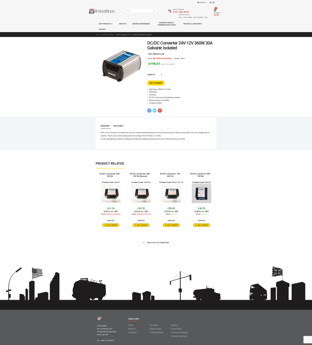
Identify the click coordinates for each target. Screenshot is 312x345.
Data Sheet (118, 126)
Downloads (154, 325)
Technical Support (157, 332)
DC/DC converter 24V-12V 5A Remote (140, 175)
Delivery (174, 325)
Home (130, 325)
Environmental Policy (179, 336)
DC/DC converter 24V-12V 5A (110, 175)
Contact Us (132, 332)
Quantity (151, 75)
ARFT (183, 58)
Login (213, 2)
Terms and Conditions (179, 332)
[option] (111, 199)
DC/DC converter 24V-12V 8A (200, 175)
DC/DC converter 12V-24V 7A (170, 175)
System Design (155, 329)
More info (105, 126)
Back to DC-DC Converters (158, 243)
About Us (131, 329)
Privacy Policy (176, 329)
